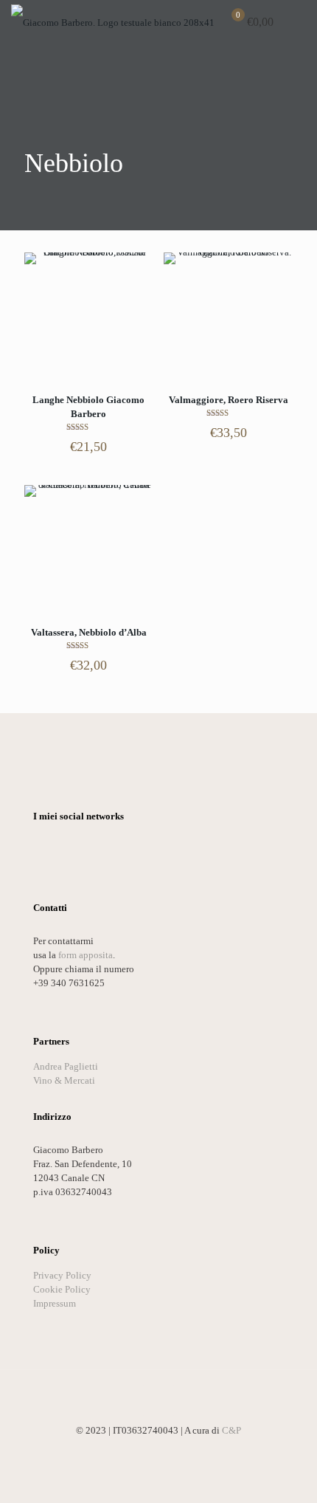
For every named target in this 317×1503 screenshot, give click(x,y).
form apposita (85, 954)
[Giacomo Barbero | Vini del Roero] (113, 22)
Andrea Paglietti (65, 1066)
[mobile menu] (297, 22)
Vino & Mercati (64, 1080)
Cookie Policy (62, 1289)
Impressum (54, 1303)
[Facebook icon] (127, 1451)
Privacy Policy (62, 1275)
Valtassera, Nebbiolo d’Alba (89, 632)
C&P (231, 1430)
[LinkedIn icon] (158, 1451)
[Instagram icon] (174, 1451)
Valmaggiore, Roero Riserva (228, 399)
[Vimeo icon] (143, 1451)
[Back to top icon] (158, 1400)
